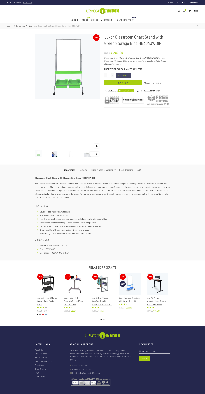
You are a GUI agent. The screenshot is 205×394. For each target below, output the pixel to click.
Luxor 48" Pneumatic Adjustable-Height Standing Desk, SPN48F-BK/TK (156, 301)
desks (85, 19)
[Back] (9, 26)
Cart (185, 2)
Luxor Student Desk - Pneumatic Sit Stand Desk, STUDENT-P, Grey (73, 301)
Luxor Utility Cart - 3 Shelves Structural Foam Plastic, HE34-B (47, 301)
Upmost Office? (127, 19)
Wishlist (185, 9)
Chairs (94, 20)
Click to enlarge (96, 146)
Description (69, 169)
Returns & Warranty (43, 361)
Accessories (107, 20)
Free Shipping (126, 169)
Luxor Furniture (27, 26)
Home (75, 20)
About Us (39, 350)
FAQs (37, 372)
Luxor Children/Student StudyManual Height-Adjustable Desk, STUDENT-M (102, 301)
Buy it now (123, 83)
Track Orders (40, 369)
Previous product (190, 26)
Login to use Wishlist (153, 83)
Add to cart (123, 75)
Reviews (83, 169)
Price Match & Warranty (103, 169)
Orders (195, 2)
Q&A (139, 169)
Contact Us (40, 376)
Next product (196, 26)
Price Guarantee (42, 357)
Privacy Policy (41, 353)
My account (174, 2)
